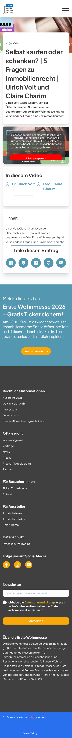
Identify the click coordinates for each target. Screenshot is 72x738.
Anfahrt (7, 494)
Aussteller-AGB (12, 397)
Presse (7, 457)
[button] (36, 218)
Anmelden (36, 621)
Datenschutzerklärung (17, 543)
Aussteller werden (14, 519)
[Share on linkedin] (36, 263)
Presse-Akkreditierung (17, 463)
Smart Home (11, 524)
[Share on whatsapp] (23, 263)
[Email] (61, 263)
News (6, 451)
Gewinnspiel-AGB (14, 403)
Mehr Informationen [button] (36, 151)
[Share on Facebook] (11, 263)
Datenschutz (11, 415)
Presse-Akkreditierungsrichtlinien (23, 421)
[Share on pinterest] (48, 263)
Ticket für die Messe (15, 488)
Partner (7, 469)
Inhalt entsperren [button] (36, 158)
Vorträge (8, 445)
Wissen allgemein (13, 440)
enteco (42, 717)
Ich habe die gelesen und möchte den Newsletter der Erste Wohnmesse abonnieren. (36, 606)
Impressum (10, 409)
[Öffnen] (65, 9)
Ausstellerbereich (13, 513)
